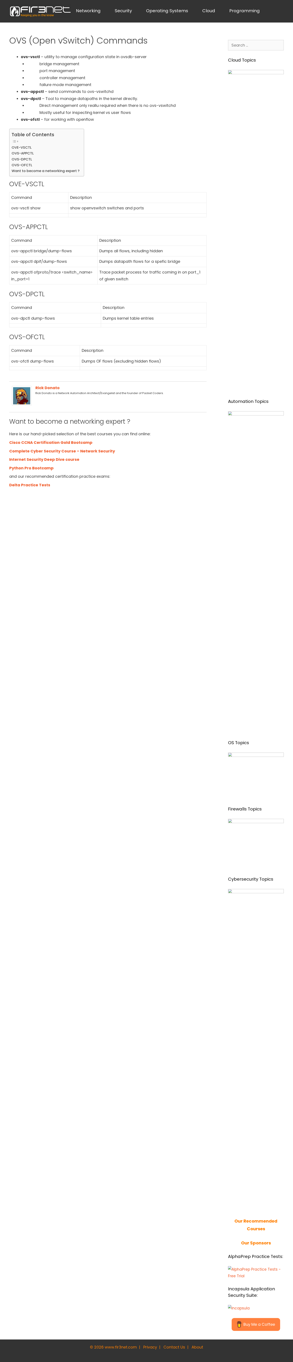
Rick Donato (47, 387)
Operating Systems (167, 11)
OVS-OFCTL (22, 165)
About (197, 1347)
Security (123, 11)
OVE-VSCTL (22, 147)
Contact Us (174, 1347)
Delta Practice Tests (29, 485)
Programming (244, 11)
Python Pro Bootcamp (31, 468)
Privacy (150, 1347)
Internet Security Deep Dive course (44, 459)
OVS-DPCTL (22, 159)
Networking (88, 11)
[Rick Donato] (22, 404)
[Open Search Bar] (277, 10)
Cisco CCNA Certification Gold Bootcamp (50, 442)
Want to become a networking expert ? (46, 170)
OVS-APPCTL (23, 153)
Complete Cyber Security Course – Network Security (62, 451)
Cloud (208, 11)
